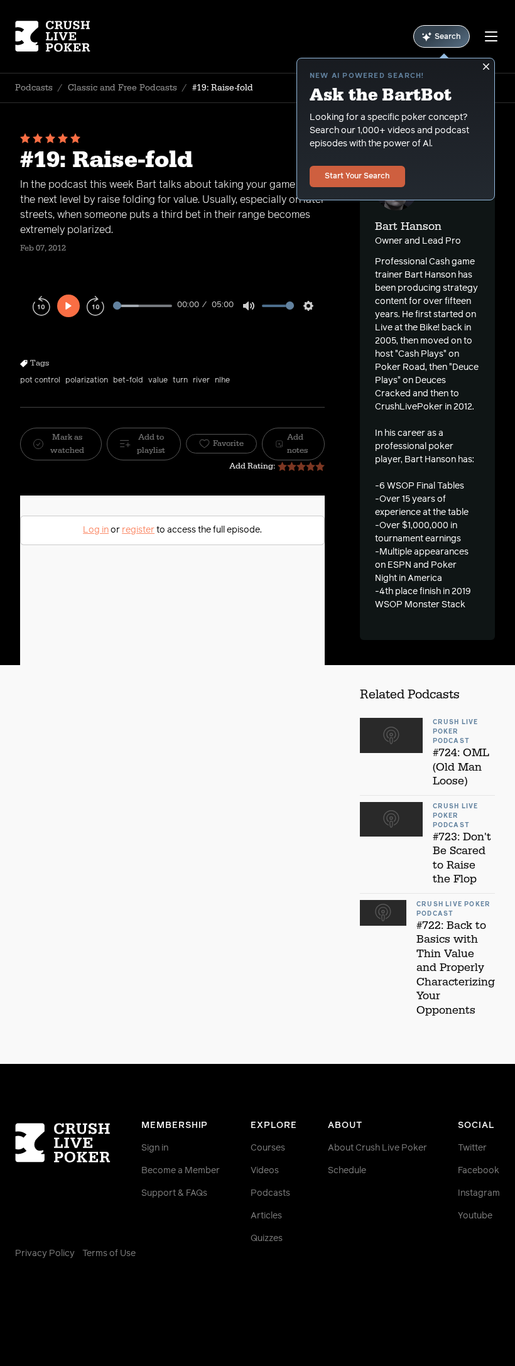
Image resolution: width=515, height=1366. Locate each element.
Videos (265, 1170)
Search (448, 37)
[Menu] (491, 36)
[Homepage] (55, 36)
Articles (266, 1216)
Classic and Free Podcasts (122, 88)
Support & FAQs (174, 1193)
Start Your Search (357, 176)
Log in (96, 530)
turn (180, 380)
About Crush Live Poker (377, 1148)
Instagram (479, 1193)
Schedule (347, 1170)
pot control (40, 380)
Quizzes (267, 1238)
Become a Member (180, 1170)
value (158, 380)
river (201, 380)
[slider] (142, 306)
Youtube (475, 1216)
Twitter (472, 1148)
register (138, 530)
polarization (86, 380)
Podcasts (34, 88)
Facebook (478, 1170)
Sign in (154, 1148)
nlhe (222, 380)
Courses (268, 1148)
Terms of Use (109, 1253)
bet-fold (128, 380)
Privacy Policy (45, 1253)
